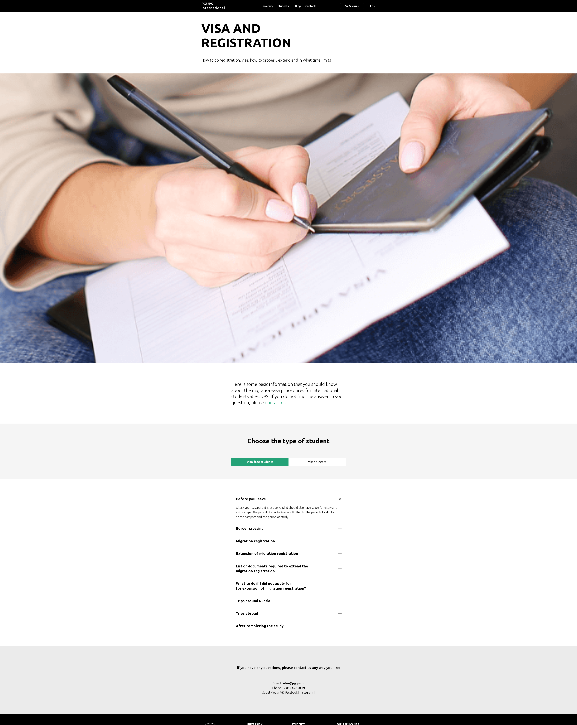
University (267, 6)
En (371, 6)
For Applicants (352, 6)
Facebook (291, 692)
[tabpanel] (288, 562)
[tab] (259, 462)
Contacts (310, 6)
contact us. (276, 402)
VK (282, 692)
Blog (298, 6)
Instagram (306, 692)
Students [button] (283, 6)
